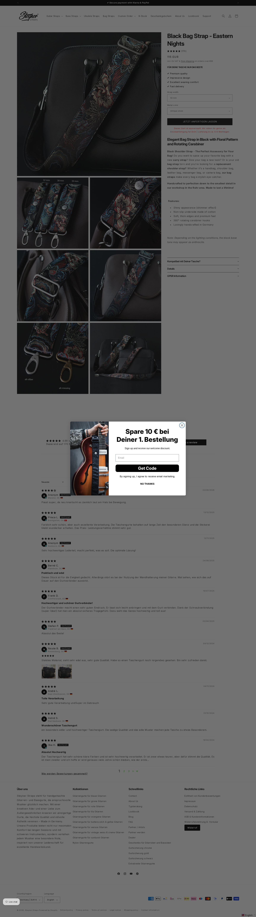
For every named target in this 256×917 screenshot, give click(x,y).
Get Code (147, 468)
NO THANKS (147, 483)
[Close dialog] (182, 425)
